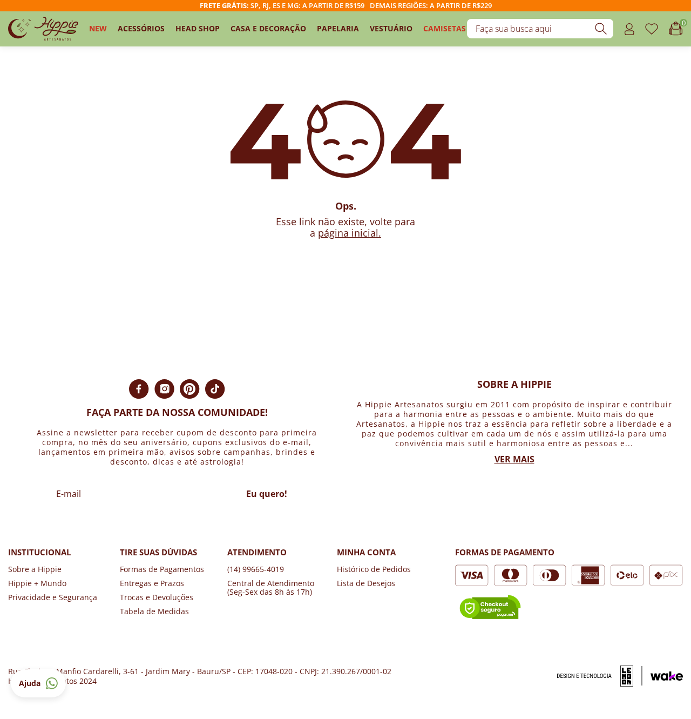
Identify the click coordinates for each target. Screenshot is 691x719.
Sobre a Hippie (35, 569)
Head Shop (197, 28)
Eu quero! (266, 494)
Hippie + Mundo (37, 583)
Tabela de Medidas (154, 611)
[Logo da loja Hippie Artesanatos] (43, 29)
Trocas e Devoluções (156, 597)
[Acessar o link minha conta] (629, 29)
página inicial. (349, 232)
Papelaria (338, 28)
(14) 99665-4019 (255, 569)
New (98, 28)
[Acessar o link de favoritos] (651, 29)
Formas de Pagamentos (162, 569)
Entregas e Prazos (152, 583)
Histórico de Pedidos (374, 569)
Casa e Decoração (268, 28)
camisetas (444, 28)
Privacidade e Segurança (52, 597)
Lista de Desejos (366, 583)
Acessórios (141, 28)
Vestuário (391, 28)
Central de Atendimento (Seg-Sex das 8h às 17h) (270, 587)
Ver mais (514, 459)
